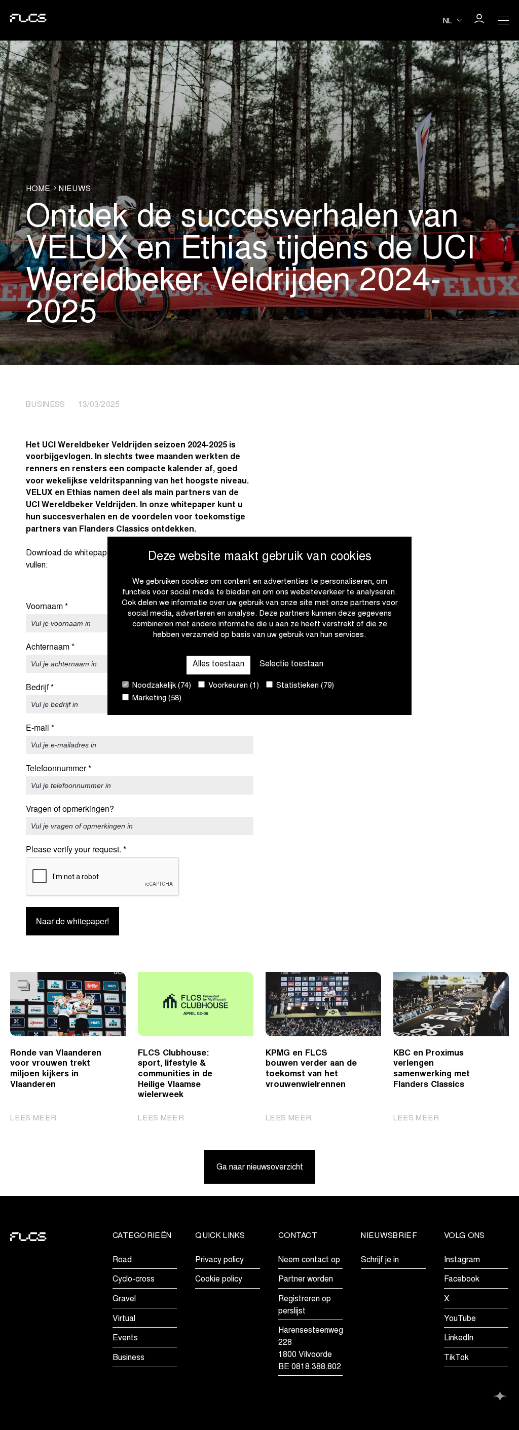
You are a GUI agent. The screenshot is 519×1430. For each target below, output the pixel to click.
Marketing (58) (155, 698)
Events (125, 1338)
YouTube (460, 1319)
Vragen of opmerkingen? (70, 809)
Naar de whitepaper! (72, 921)
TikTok (456, 1358)
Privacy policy (219, 1260)
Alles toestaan (218, 664)
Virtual (124, 1319)
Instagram (462, 1260)
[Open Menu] (503, 20)
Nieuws (75, 189)
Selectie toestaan (291, 664)
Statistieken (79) (304, 686)
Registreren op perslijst (304, 1305)
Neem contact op (309, 1260)
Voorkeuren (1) (232, 686)
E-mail (40, 728)
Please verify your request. (76, 849)
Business (128, 1358)
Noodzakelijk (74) (160, 686)
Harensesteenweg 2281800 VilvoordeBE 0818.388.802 (310, 1349)
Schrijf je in (380, 1260)
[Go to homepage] (28, 20)
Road (122, 1260)
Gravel (124, 1299)
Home (38, 189)
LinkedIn (458, 1338)
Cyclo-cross (134, 1279)
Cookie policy (218, 1279)
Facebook (461, 1279)
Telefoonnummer (58, 768)
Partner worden (305, 1279)
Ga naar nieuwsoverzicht (259, 1167)
